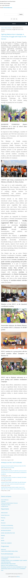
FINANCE (3, 535)
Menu (14, 23)
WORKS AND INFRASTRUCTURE (8, 533)
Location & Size (4, 506)
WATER (2, 540)
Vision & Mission (5, 499)
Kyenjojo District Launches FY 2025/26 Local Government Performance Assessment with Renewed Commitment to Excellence (14, 472)
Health (2, 520)
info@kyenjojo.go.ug (7, 7)
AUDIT (2, 538)
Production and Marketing (7, 525)
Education (3, 523)
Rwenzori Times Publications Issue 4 (9, 565)
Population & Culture (5, 504)
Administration (4, 512)
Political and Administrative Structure (9, 503)
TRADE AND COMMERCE (6, 543)
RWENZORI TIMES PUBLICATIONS (8, 563)
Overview (3, 501)
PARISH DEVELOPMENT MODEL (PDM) (9, 551)
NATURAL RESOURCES (6, 530)
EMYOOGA (3, 549)
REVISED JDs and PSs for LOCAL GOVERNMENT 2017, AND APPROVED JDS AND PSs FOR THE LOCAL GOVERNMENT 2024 (13, 568)
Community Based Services (7, 528)
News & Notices (8, 27)
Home (2, 27)
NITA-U (18, 576)
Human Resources (5, 515)
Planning (3, 517)
